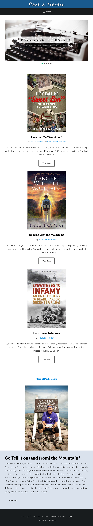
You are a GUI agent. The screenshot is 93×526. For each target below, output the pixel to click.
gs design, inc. (51, 520)
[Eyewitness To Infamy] (46, 298)
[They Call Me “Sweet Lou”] (46, 103)
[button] (9, 41)
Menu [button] (48, 12)
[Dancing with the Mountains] (46, 200)
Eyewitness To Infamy (46, 333)
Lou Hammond (36, 141)
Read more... (15, 501)
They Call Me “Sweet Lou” (46, 137)
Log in (69, 516)
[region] (46, 42)
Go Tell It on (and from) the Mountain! (42, 458)
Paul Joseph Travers (56, 141)
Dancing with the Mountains (46, 234)
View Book (47, 163)
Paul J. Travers (46, 4)
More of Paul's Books (46, 379)
